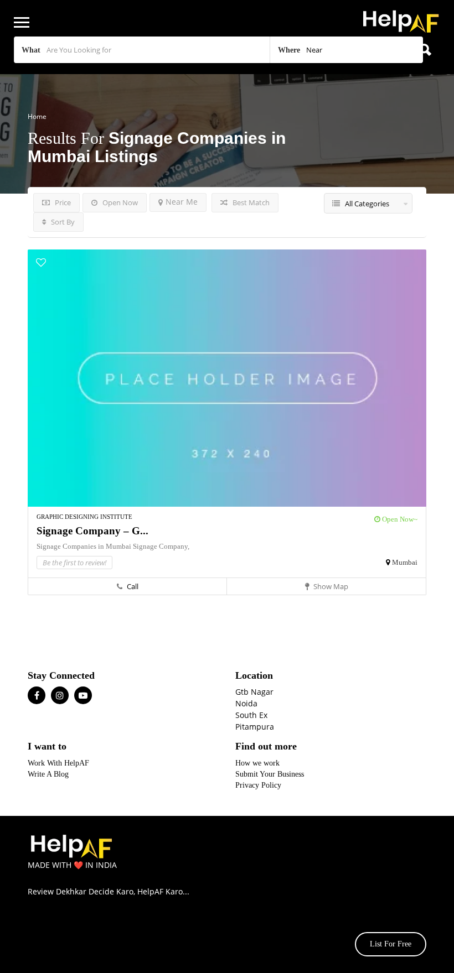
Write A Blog (48, 774)
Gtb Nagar (254, 691)
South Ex (251, 715)
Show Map (330, 586)
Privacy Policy (258, 785)
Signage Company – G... (92, 531)
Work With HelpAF (58, 763)
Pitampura (254, 726)
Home (37, 116)
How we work (257, 763)
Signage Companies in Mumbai (85, 546)
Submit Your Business (269, 774)
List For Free (390, 944)
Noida (246, 703)
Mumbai (404, 562)
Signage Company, (161, 546)
